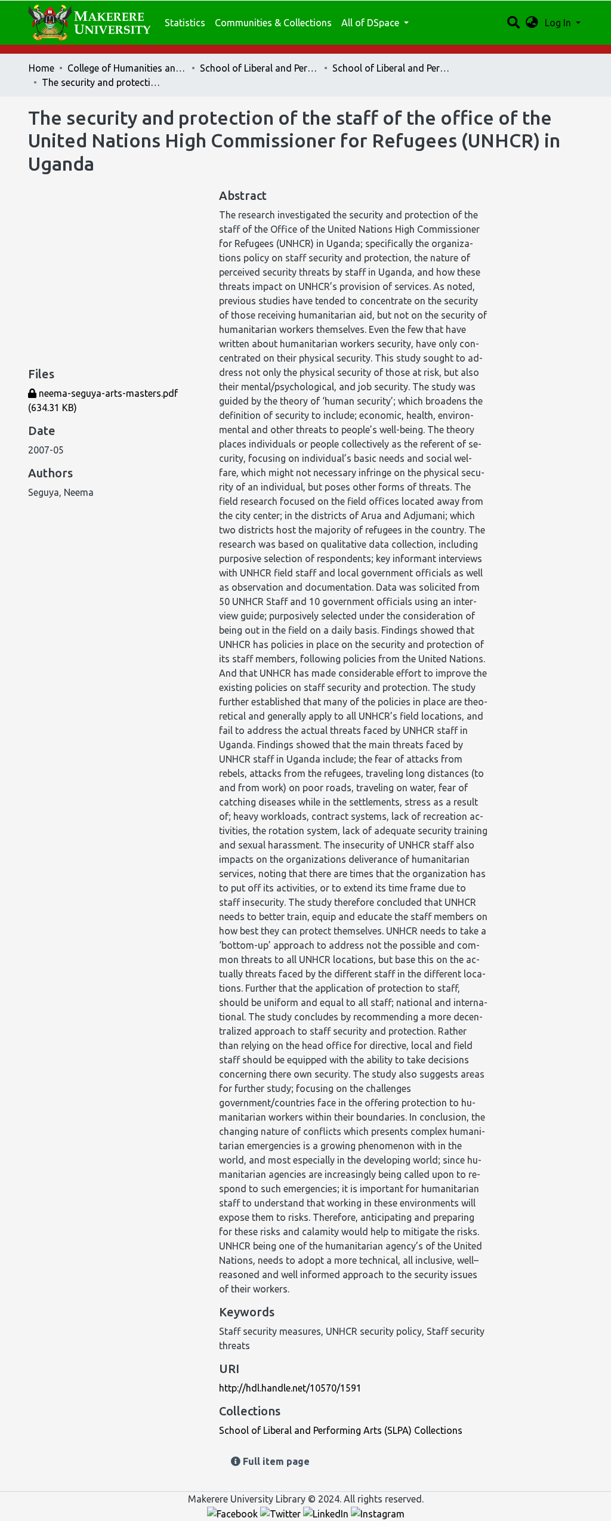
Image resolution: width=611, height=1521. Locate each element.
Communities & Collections (273, 22)
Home (41, 68)
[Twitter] (281, 1513)
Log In (559, 22)
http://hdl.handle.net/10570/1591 (290, 1388)
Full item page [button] (275, 1461)
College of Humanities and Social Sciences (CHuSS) (127, 68)
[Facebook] (233, 1513)
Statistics (185, 22)
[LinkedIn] (327, 1513)
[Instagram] (378, 1513)
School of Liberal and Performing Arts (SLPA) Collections (392, 68)
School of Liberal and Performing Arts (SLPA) (259, 68)
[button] (531, 23)
